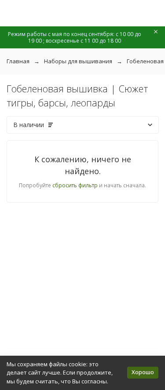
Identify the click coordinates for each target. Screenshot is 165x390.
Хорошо (143, 372)
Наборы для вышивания (78, 61)
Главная (18, 61)
